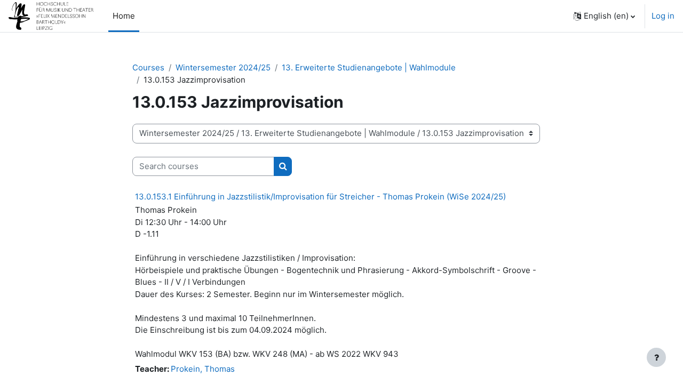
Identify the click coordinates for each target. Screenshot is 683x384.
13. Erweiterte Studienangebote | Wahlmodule (369, 67)
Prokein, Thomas (203, 369)
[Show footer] (656, 357)
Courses (148, 67)
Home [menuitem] (124, 16)
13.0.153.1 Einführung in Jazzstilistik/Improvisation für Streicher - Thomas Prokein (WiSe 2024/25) (320, 196)
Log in (663, 16)
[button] (604, 16)
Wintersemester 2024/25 (223, 67)
